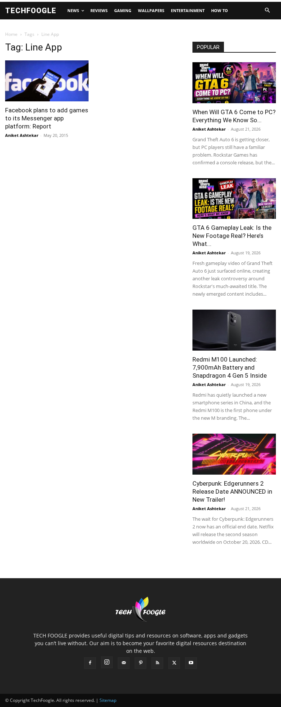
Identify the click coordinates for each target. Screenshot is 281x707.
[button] (267, 10)
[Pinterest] (140, 663)
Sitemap (108, 700)
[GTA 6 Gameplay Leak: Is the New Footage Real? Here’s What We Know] (234, 198)
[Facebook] (90, 663)
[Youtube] (191, 663)
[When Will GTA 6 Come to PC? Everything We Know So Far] (234, 82)
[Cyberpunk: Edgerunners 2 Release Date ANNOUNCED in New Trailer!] (234, 454)
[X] (174, 663)
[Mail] (124, 663)
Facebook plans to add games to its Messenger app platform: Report (46, 118)
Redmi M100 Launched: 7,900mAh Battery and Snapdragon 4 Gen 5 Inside (229, 367)
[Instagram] (107, 662)
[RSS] (157, 663)
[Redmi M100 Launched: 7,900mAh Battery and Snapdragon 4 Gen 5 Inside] (234, 330)
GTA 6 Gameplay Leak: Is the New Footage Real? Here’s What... (231, 235)
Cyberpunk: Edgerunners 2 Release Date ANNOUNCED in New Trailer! (232, 491)
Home (11, 34)
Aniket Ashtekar (21, 135)
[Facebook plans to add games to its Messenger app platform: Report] (47, 80)
